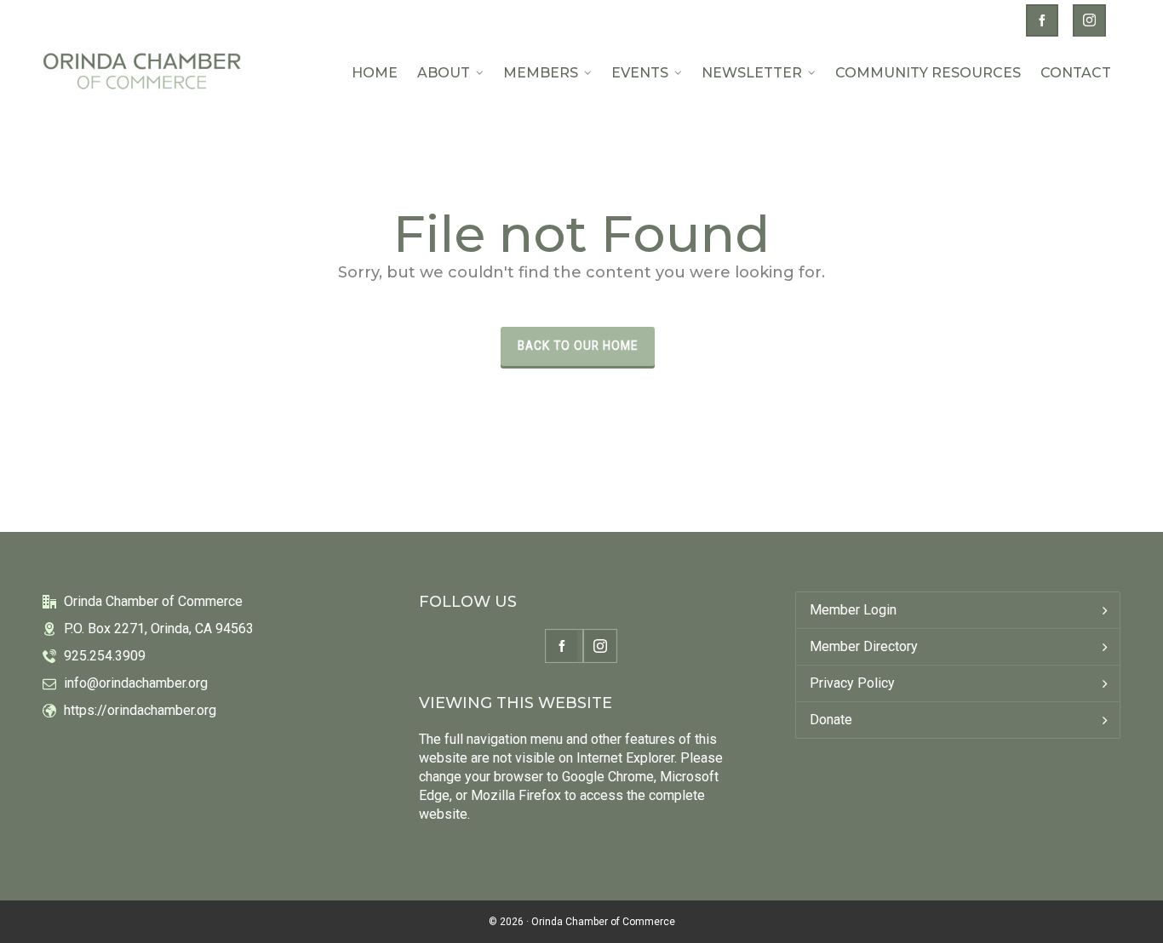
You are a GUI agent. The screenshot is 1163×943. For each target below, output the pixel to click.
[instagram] (1092, 18)
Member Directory (864, 646)
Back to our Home (578, 345)
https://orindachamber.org (140, 710)
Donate (831, 720)
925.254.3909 (105, 656)
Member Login (853, 610)
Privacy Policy (852, 683)
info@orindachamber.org (136, 683)
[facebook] (1044, 18)
